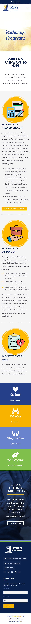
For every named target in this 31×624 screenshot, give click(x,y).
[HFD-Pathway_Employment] (15, 221)
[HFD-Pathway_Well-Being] (15, 329)
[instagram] (8, 572)
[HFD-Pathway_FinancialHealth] (15, 97)
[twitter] (12, 572)
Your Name (6, 588)
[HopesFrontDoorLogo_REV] (13, 546)
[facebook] (4, 572)
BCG (20, 621)
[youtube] (15, 572)
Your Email (6, 596)
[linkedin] (19, 572)
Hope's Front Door (17, 616)
